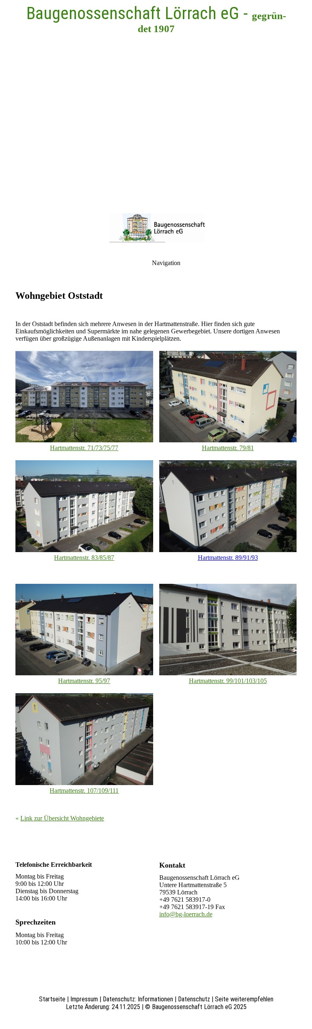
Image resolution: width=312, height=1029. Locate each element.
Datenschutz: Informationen (138, 999)
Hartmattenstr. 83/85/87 (84, 557)
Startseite (52, 999)
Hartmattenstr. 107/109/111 (84, 790)
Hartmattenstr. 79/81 (228, 447)
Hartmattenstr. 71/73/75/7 (82, 447)
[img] (156, 101)
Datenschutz (194, 999)
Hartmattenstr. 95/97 (84, 680)
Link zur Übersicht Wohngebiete (62, 818)
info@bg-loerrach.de (185, 914)
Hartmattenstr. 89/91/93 (228, 557)
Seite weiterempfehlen (244, 999)
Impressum (84, 999)
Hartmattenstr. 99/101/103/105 (228, 680)
